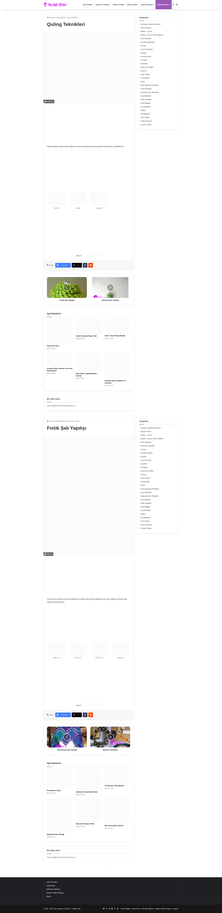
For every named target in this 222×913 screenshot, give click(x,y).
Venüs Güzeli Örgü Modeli (115, 336)
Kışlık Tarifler (132, 5)
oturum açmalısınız (69, 406)
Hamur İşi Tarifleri (102, 5)
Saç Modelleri (146, 107)
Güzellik (144, 60)
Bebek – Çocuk (146, 31)
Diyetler (143, 53)
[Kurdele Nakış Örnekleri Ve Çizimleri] (117, 365)
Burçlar (143, 46)
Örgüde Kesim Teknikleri (150, 92)
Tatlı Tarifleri (87, 5)
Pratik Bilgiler (145, 103)
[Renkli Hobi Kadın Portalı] (55, 4)
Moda (143, 81)
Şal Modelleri (145, 114)
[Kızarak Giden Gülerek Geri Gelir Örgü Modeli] (59, 359)
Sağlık (143, 110)
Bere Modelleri (146, 38)
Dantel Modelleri (147, 49)
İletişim (48, 896)
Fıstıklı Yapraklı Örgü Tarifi (86, 336)
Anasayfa (51, 17)
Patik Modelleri (146, 99)
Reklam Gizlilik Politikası (55, 893)
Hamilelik (144, 64)
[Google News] (93, 255)
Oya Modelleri (146, 96)
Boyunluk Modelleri (148, 42)
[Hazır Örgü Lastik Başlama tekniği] (88, 361)
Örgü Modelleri (163, 5)
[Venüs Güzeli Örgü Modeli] (117, 326)
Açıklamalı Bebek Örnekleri (151, 24)
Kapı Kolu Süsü (53, 346)
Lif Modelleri (145, 78)
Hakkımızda (50, 886)
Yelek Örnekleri (147, 5)
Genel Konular (146, 56)
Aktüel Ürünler (146, 28)
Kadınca (144, 71)
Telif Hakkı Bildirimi (53, 889)
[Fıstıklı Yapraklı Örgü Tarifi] (88, 326)
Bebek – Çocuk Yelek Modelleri (152, 35)
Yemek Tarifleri (118, 5)
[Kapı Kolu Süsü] (59, 331)
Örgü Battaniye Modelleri (150, 85)
